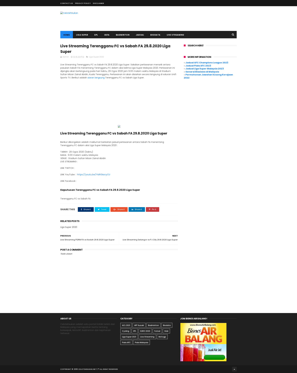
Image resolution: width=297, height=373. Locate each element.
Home (66, 35)
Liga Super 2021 (129, 336)
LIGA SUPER (82, 35)
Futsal (157, 331)
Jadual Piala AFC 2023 (198, 65)
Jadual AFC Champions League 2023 (206, 62)
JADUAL (140, 35)
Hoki (166, 331)
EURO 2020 (145, 331)
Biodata (167, 325)
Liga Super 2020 (96, 56)
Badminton (153, 325)
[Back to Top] (234, 369)
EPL (96, 35)
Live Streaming (147, 336)
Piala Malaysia (141, 342)
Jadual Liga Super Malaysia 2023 (204, 68)
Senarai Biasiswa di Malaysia (202, 71)
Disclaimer (98, 3)
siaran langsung (96, 77)
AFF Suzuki (139, 325)
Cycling (125, 331)
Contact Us (66, 3)
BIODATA (155, 35)
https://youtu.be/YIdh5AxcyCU (93, 174)
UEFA (107, 35)
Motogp (162, 336)
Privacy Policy (83, 3)
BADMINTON (123, 35)
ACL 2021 (126, 325)
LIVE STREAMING (175, 35)
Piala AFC (126, 342)
